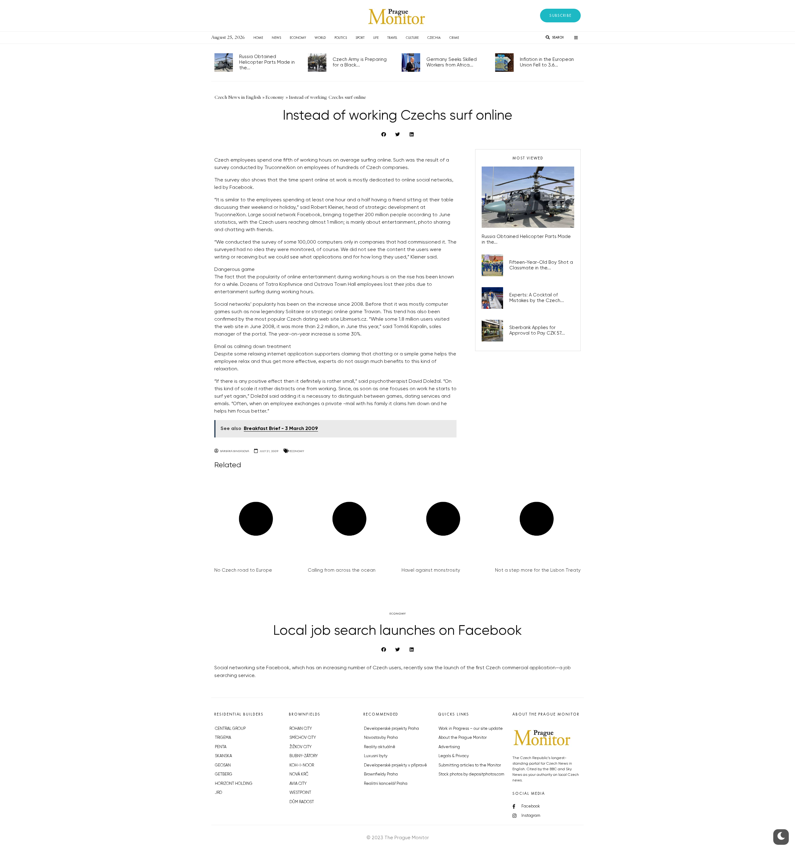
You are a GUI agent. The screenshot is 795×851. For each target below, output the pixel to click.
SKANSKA (223, 756)
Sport (360, 37)
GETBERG (223, 774)
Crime (454, 37)
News (276, 37)
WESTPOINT (300, 793)
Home (258, 37)
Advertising (449, 747)
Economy (298, 37)
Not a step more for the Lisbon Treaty (538, 570)
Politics (340, 37)
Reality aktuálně (379, 747)
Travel (392, 37)
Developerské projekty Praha (391, 729)
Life (376, 37)
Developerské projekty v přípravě (395, 765)
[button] (560, 15)
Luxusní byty (376, 756)
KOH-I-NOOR (301, 765)
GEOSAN (223, 765)
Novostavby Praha (381, 738)
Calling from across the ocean (341, 570)
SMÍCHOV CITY (302, 738)
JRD (218, 793)
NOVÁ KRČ (298, 774)
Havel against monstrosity (431, 570)
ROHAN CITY (300, 729)
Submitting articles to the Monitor (469, 765)
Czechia (434, 37)
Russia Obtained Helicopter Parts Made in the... (267, 62)
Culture (412, 37)
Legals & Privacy (453, 756)
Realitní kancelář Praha (385, 784)
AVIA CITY (298, 784)
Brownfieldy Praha (381, 774)
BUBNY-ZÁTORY (303, 756)
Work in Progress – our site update (470, 729)
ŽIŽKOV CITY (300, 747)
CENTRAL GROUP (230, 729)
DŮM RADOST (301, 802)
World (320, 37)
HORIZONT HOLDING (233, 784)
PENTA (220, 747)
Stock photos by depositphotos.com (471, 774)
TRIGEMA (223, 738)
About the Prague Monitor (462, 738)
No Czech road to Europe (243, 570)
